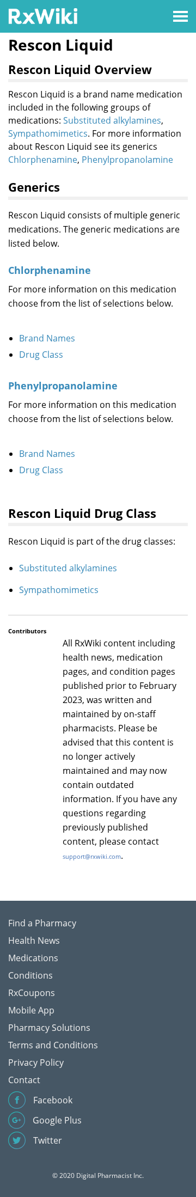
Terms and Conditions (53, 1045)
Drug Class (41, 355)
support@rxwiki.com (92, 856)
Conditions (30, 975)
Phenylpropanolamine (127, 160)
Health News (34, 940)
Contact (24, 1080)
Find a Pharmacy (42, 923)
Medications (33, 958)
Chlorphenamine (42, 160)
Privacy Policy (36, 1062)
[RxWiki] (42, 15)
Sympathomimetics (48, 133)
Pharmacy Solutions (49, 1028)
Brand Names (47, 338)
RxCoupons (31, 993)
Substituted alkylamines (112, 120)
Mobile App (31, 1010)
